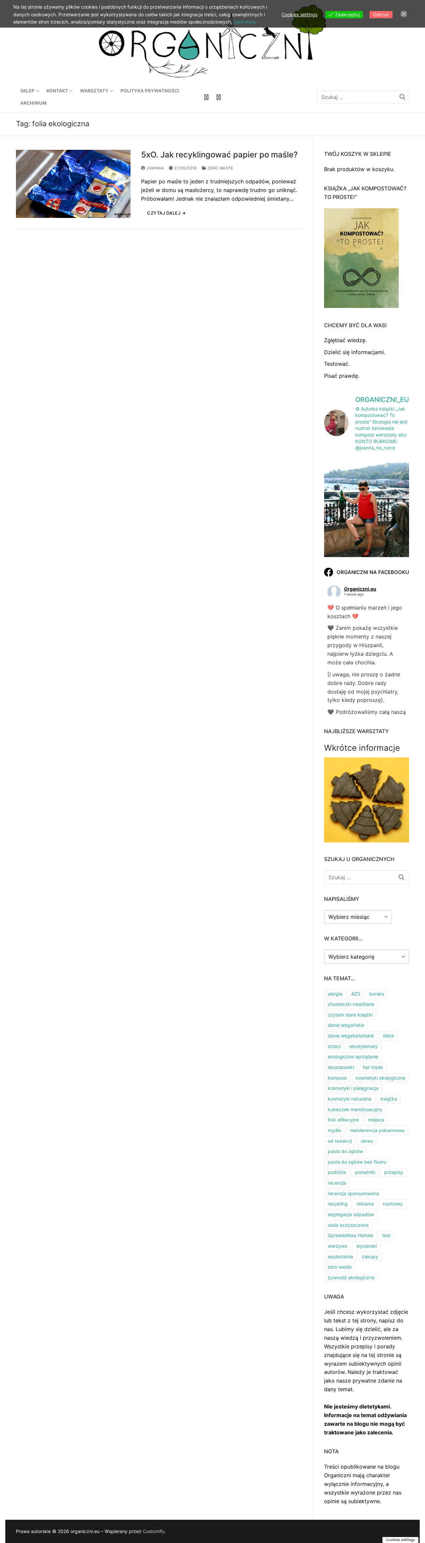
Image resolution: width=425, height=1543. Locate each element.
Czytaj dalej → (166, 213)
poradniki (365, 1172)
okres (367, 1141)
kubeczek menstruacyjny (355, 1109)
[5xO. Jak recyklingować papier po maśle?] (73, 184)
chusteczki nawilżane (351, 1004)
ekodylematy (364, 1046)
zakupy (370, 1256)
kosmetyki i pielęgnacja (353, 1088)
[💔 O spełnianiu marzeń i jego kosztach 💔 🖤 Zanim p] (366, 512)
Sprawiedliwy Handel (350, 1235)
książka (389, 1099)
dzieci (334, 1046)
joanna (154, 168)
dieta (388, 1035)
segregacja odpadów (351, 1214)
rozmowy (393, 1203)
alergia (335, 994)
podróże (337, 1172)
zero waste (220, 168)
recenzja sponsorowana (353, 1193)
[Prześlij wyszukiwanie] (402, 97)
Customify (154, 1531)
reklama (365, 1203)
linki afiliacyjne (343, 1119)
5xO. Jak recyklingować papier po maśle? (219, 154)
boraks (376, 994)
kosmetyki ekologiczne (380, 1078)
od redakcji (340, 1141)
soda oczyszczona (348, 1225)
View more (244, 22)
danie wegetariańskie (351, 1035)
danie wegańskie (346, 1025)
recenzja (337, 1183)
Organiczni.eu (360, 589)
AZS (355, 994)
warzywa (337, 1246)
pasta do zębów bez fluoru (357, 1162)
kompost (337, 1078)
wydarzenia (340, 1256)
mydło (334, 1130)
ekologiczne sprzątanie (353, 1056)
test (386, 1235)
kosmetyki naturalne (350, 1099)
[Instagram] (218, 97)
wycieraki (366, 1246)
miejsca (376, 1119)
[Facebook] (206, 97)
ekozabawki (341, 1067)
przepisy (393, 1172)
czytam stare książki (350, 1014)
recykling (338, 1203)
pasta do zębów (345, 1151)
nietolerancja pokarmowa (377, 1130)
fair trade (373, 1067)
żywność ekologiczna (351, 1277)
